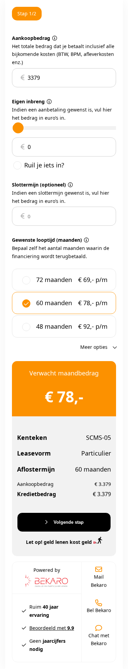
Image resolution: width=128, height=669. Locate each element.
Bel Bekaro (99, 610)
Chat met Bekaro (98, 639)
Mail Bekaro (98, 581)
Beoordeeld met (51, 628)
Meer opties (94, 347)
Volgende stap (68, 522)
